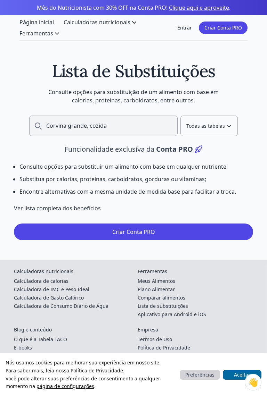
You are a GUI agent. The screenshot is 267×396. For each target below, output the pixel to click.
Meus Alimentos (156, 281)
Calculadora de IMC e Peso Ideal (51, 289)
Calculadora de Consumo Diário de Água (61, 306)
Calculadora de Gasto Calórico (49, 297)
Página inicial (36, 22)
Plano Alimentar (156, 289)
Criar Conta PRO (223, 27)
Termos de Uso (155, 339)
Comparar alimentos (161, 297)
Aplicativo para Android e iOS (172, 314)
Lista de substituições (163, 306)
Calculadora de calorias (41, 281)
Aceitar (242, 374)
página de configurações (65, 386)
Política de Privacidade (97, 370)
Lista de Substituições (134, 71)
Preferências (200, 374)
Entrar (184, 27)
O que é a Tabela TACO (40, 339)
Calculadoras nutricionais (97, 22)
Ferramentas (36, 33)
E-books (23, 347)
